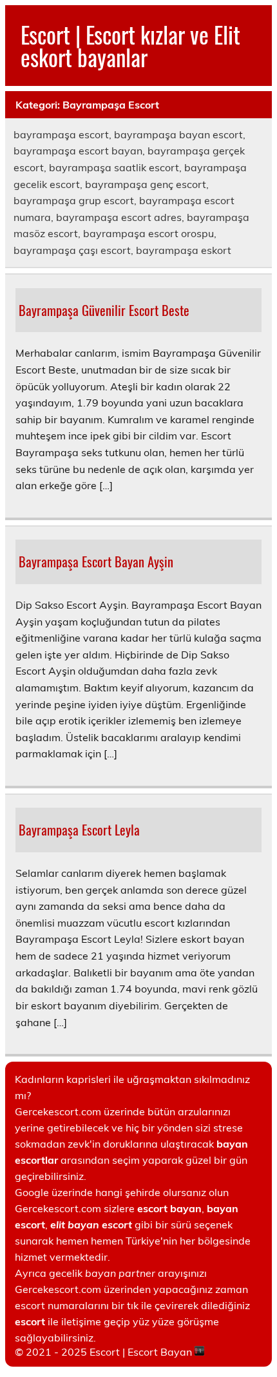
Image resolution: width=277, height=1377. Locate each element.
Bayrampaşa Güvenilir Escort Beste (104, 310)
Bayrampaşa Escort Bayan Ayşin (96, 561)
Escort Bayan (160, 1351)
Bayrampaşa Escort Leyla (79, 829)
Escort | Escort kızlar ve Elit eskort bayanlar (130, 45)
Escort (105, 1351)
